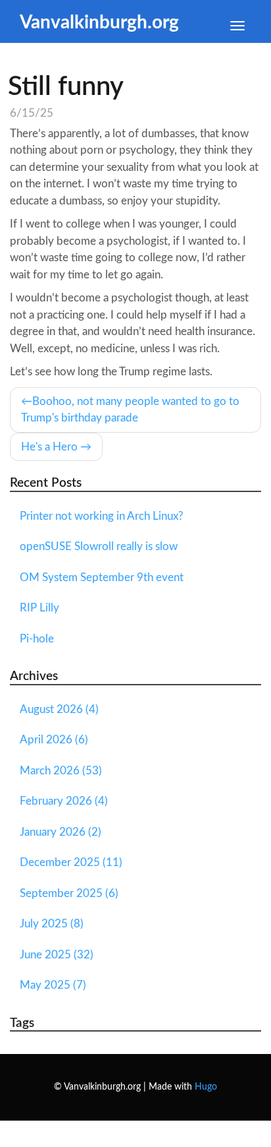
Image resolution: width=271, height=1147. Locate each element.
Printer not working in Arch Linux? (102, 516)
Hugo (206, 1087)
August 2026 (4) (59, 709)
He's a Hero (49, 446)
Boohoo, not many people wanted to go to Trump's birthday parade (130, 410)
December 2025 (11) (71, 862)
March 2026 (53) (61, 770)
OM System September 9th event (102, 577)
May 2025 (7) (53, 985)
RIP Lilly (39, 607)
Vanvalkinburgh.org (99, 23)
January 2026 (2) (60, 832)
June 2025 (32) (56, 954)
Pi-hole (37, 638)
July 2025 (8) (52, 923)
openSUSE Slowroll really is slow (99, 546)
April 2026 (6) (54, 739)
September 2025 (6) (69, 893)
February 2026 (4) (64, 801)
